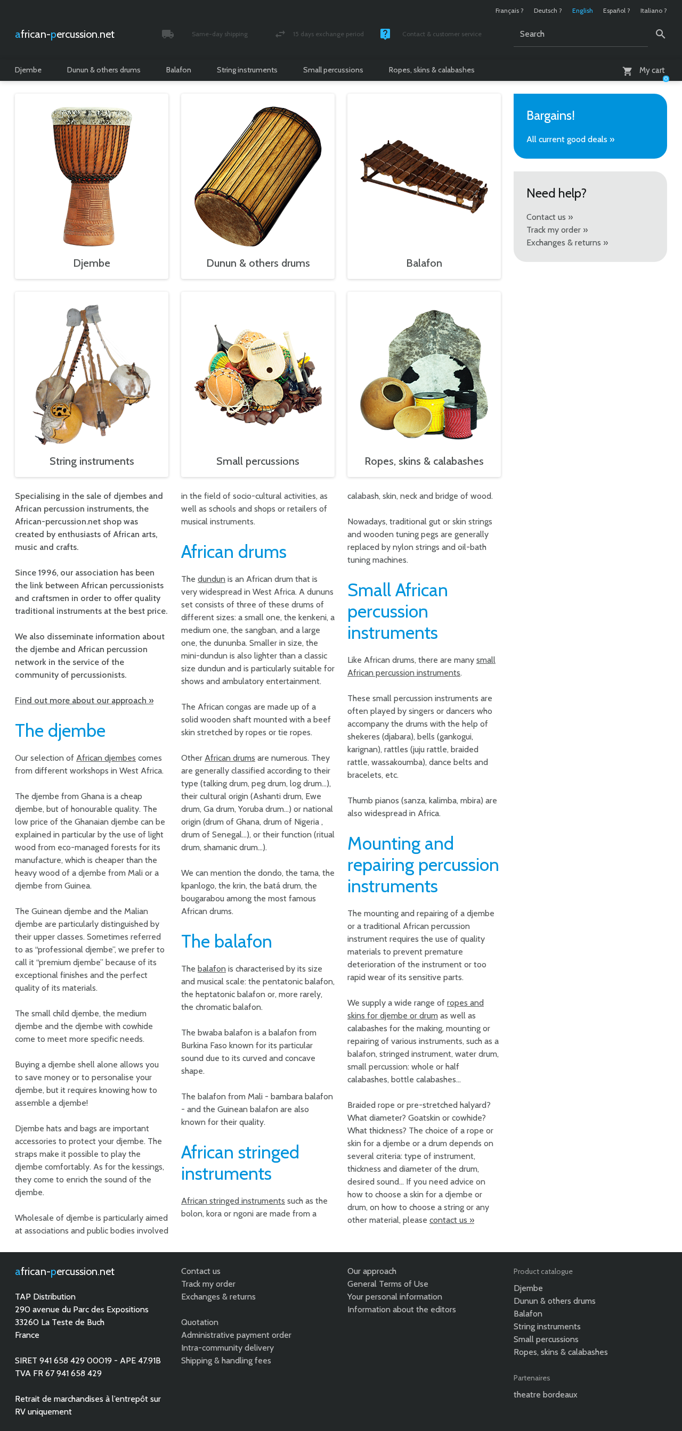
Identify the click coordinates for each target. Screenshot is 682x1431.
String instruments (247, 70)
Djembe (28, 70)
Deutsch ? (548, 10)
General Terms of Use (387, 1284)
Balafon (178, 70)
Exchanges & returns (218, 1297)
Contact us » (549, 217)
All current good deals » (570, 139)
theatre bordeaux (546, 1394)
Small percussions (333, 70)
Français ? (510, 10)
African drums (230, 758)
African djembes (106, 758)
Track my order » (557, 230)
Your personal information (394, 1297)
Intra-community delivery (227, 1348)
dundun (211, 579)
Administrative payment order (236, 1335)
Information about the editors (401, 1309)
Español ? (616, 10)
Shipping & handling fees (226, 1360)
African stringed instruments (233, 1201)
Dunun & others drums (104, 70)
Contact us (201, 1271)
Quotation (199, 1322)
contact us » (451, 1220)
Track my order (208, 1284)
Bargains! (550, 115)
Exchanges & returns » (567, 242)
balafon (212, 969)
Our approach (371, 1271)
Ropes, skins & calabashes (432, 70)
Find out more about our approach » (84, 700)
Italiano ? (653, 10)
